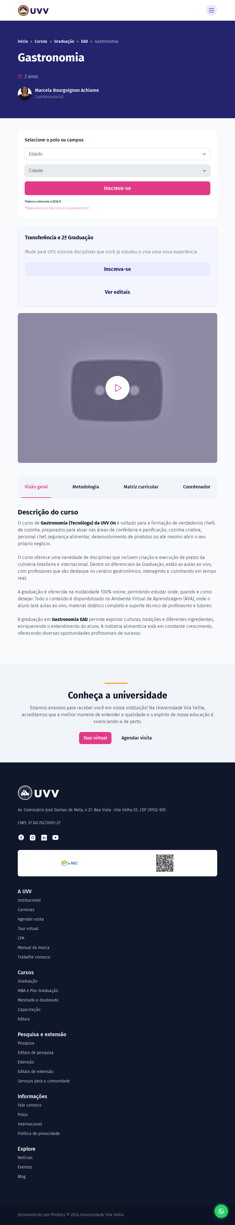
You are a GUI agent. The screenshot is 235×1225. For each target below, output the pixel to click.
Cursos (41, 41)
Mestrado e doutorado (38, 1000)
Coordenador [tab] (196, 487)
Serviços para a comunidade (44, 1081)
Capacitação (29, 1009)
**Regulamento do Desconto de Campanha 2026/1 (57, 208)
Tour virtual (95, 738)
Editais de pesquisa (36, 1052)
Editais (24, 1019)
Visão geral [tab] (36, 487)
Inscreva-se (117, 188)
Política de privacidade (39, 1133)
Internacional (30, 1124)
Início (23, 41)
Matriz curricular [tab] (141, 487)
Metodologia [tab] (86, 487)
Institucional (29, 900)
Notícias (25, 1157)
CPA (21, 938)
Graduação (64, 41)
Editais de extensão (36, 1071)
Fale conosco (30, 1105)
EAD (84, 41)
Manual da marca (34, 947)
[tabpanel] (117, 572)
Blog (22, 1176)
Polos (23, 1114)
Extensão (26, 1062)
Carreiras (26, 909)
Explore (27, 1149)
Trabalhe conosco (34, 957)
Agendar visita (137, 738)
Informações (32, 1096)
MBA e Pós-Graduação (38, 990)
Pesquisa (26, 1043)
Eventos (25, 1167)
